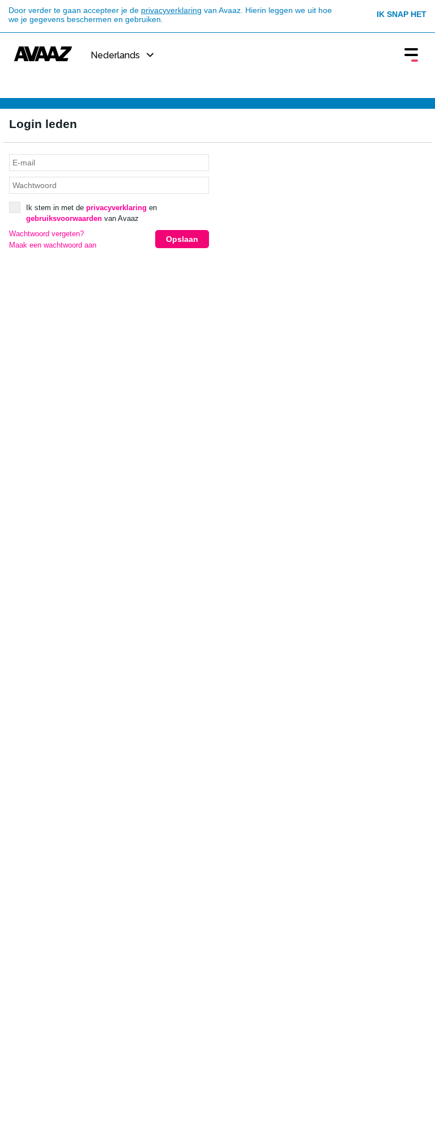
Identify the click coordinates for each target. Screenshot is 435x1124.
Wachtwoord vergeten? (46, 234)
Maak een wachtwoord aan (52, 245)
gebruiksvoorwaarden (64, 218)
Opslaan (182, 239)
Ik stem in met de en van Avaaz (91, 213)
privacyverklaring (171, 10)
